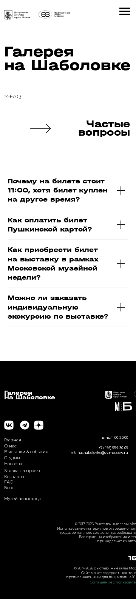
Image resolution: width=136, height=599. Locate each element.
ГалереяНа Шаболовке (29, 395)
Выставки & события (26, 451)
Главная (12, 440)
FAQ (8, 482)
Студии (12, 457)
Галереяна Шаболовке (67, 58)
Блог (9, 487)
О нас (10, 446)
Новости (13, 463)
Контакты (14, 476)
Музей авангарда (22, 498)
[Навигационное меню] (124, 11)
